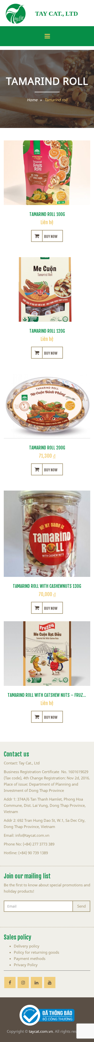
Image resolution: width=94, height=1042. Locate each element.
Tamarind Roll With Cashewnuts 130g (47, 585)
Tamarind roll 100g (47, 213)
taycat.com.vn (41, 1031)
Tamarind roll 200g (47, 447)
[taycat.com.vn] (16, 14)
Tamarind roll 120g (47, 330)
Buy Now (50, 236)
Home (32, 99)
